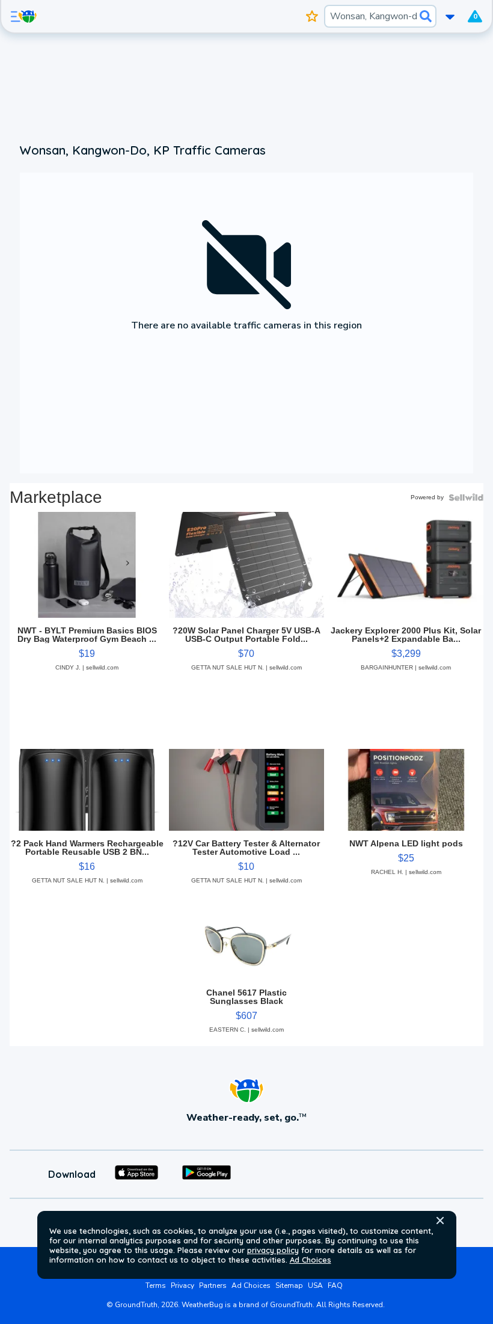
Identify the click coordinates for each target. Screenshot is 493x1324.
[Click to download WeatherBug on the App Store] (136, 1174)
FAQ (335, 1285)
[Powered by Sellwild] (466, 497)
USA (315, 1285)
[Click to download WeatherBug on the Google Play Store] (206, 1174)
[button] (440, 1220)
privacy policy (273, 1250)
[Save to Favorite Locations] (312, 16)
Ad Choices (310, 1259)
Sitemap (289, 1285)
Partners (213, 1285)
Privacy (182, 1285)
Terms (155, 1285)
